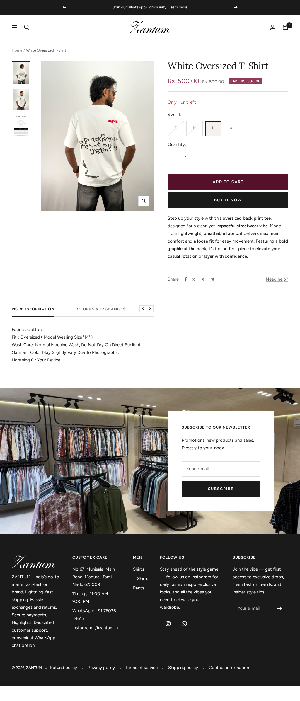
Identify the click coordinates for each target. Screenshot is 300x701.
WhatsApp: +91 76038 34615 (94, 614)
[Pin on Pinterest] (193, 279)
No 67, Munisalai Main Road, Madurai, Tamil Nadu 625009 (93, 577)
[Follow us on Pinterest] (184, 624)
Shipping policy (183, 667)
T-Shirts (140, 578)
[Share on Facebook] (186, 279)
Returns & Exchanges (101, 309)
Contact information (229, 667)
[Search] (26, 27)
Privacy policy (101, 667)
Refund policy (63, 667)
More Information (33, 309)
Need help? (277, 279)
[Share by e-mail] (212, 279)
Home (17, 50)
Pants (138, 588)
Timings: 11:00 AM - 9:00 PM (91, 597)
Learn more (178, 7)
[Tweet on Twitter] (202, 279)
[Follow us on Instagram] (168, 624)
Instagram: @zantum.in (95, 627)
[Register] (279, 608)
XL (232, 128)
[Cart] (285, 27)
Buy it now (228, 200)
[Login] (272, 27)
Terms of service (141, 667)
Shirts (138, 569)
